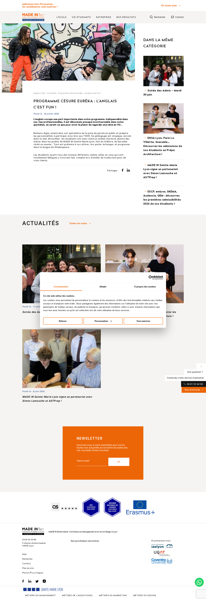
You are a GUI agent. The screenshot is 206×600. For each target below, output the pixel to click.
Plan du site (28, 568)
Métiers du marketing (113, 595)
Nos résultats (126, 17)
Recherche (27, 559)
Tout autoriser (143, 321)
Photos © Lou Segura (32, 572)
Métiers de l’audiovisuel (77, 595)
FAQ (24, 554)
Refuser (63, 321)
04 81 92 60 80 (29, 539)
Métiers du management (40, 595)
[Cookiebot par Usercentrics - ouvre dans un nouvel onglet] (150, 277)
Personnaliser (101, 321)
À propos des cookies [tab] (145, 286)
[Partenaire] (162, 546)
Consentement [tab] (61, 286)
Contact (26, 563)
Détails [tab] (103, 286)
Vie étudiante (81, 17)
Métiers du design (144, 595)
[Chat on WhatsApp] (199, 582)
